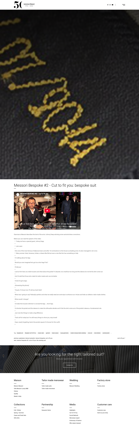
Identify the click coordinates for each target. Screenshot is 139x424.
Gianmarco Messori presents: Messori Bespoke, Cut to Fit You (35, 338)
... (111, 333)
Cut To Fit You (120, 338)
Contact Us (69, 365)
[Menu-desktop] (123, 4)
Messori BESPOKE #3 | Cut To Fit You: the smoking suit (31, 340)
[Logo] (24, 5)
